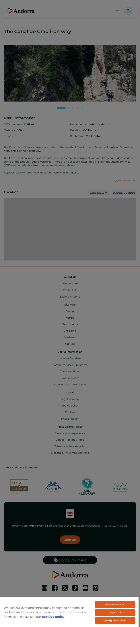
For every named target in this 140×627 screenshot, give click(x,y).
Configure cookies (115, 620)
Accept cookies (115, 604)
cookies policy (53, 616)
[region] (69, 612)
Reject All (115, 612)
